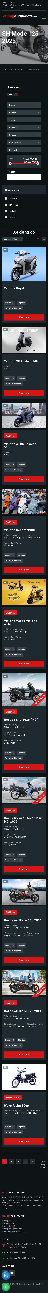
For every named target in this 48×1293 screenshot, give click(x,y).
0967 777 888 (9, 8)
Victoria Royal (14, 288)
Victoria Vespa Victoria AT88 (20, 622)
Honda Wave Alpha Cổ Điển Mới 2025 (23, 820)
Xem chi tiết (9, 303)
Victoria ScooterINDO (19, 530)
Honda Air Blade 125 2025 (23, 1011)
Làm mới (12, 94)
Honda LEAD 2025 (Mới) (21, 719)
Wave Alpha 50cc (16, 1105)
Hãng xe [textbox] (12, 112)
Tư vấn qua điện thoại (13, 308)
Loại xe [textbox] (12, 105)
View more (24, 317)
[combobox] (24, 105)
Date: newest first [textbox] (10, 239)
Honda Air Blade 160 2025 (23, 920)
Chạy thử (21, 303)
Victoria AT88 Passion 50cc (20, 445)
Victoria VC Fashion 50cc (22, 361)
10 (41, 1168)
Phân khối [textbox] (13, 127)
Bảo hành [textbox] (13, 150)
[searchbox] (10, 177)
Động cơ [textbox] (12, 135)
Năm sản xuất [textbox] (15, 142)
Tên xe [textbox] (12, 120)
